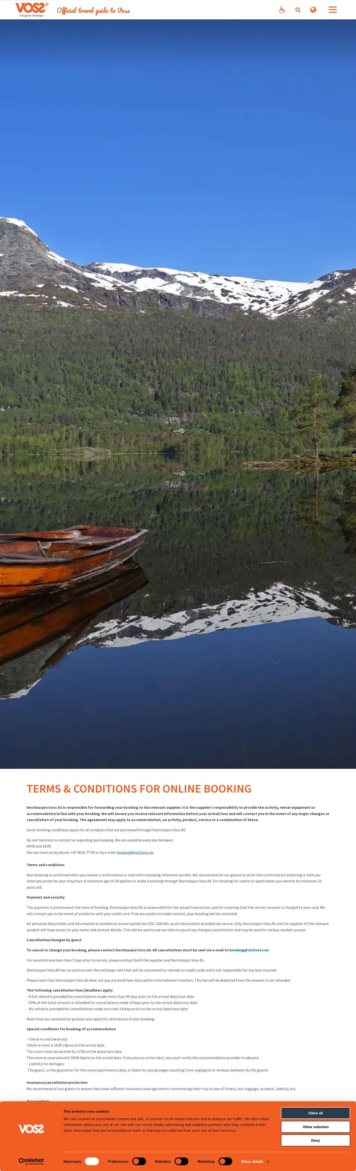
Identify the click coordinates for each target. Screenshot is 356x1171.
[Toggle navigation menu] (333, 9)
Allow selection (316, 1127)
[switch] (139, 1161)
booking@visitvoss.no (249, 950)
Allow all (315, 1113)
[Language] (313, 9)
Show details (252, 1161)
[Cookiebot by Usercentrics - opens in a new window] (31, 1161)
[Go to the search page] (298, 9)
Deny (315, 1140)
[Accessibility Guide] (282, 9)
